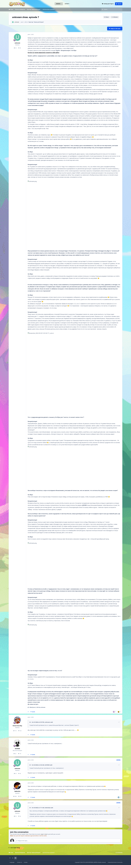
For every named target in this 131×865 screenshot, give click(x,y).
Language (12, 862)
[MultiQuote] (28, 712)
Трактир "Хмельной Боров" (36, 22)
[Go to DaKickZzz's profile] (17, 785)
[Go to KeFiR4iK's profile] (17, 742)
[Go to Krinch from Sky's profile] (17, 720)
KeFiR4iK (17, 748)
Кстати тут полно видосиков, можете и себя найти (43, 52)
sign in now (44, 834)
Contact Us (19, 862)
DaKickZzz (17, 791)
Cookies (25, 862)
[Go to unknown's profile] (13, 22)
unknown (16, 22)
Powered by (115, 862)
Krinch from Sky (17, 726)
